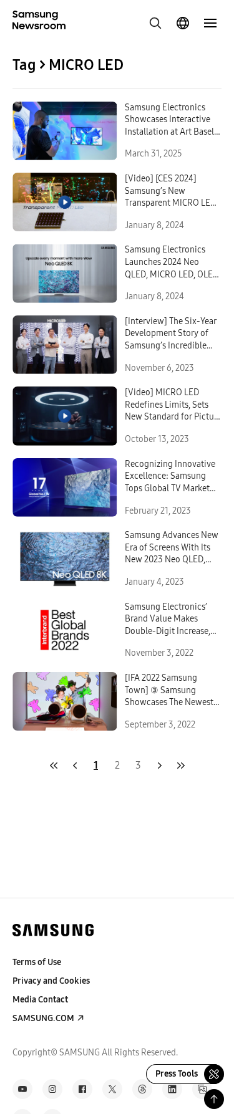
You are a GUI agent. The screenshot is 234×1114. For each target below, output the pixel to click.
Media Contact (40, 999)
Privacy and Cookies (51, 981)
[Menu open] (210, 23)
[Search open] (155, 23)
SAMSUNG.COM (43, 1018)
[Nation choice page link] (183, 23)
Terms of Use (36, 962)
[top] (214, 1099)
